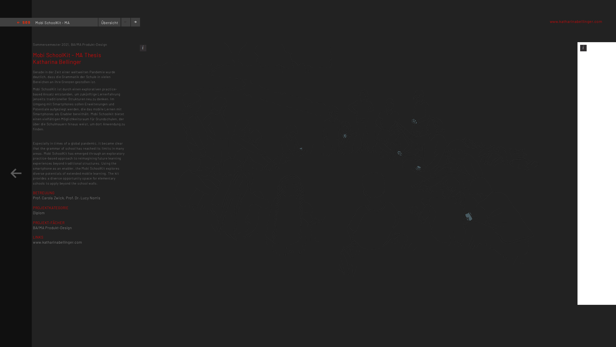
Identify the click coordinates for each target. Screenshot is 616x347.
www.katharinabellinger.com (576, 21)
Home (23, 23)
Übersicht (109, 22)
